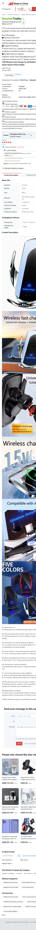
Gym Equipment (7, 860)
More (4, 915)
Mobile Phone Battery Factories (13, 902)
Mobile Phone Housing (11, 882)
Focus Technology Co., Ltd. (25, 922)
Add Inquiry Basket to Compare (14, 168)
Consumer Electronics (13, 14)
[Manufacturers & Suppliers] (18, 3)
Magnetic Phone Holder (11, 887)
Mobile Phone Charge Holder (12, 906)
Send (19, 743)
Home (3, 14)
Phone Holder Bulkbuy (10, 911)
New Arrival (23, 860)
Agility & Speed (6, 863)
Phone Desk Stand (28, 887)
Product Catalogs (30, 856)
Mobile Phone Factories (11, 897)
